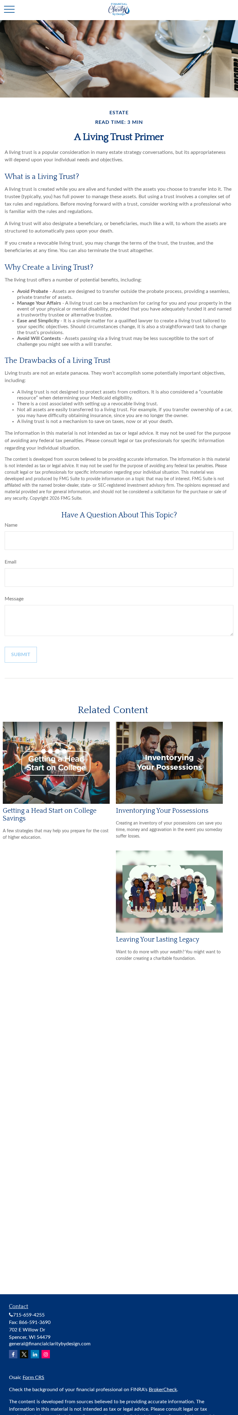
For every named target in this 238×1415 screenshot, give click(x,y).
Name (11, 525)
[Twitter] (24, 1354)
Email (10, 561)
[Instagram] (46, 1354)
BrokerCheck (163, 1389)
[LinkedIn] (35, 1354)
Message (14, 598)
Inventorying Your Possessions (162, 811)
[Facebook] (13, 1354)
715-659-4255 (29, 1315)
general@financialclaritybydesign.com (49, 1343)
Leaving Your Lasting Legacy (157, 939)
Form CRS (33, 1377)
